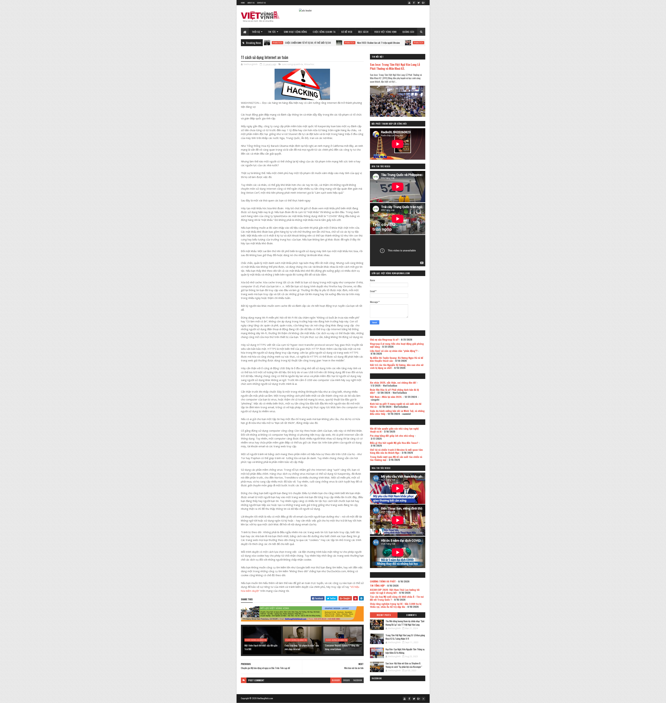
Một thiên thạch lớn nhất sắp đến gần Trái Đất (260, 647)
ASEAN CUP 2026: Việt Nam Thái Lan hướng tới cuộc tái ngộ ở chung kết (395, 591)
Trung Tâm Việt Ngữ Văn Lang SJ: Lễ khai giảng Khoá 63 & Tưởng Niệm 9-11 (405, 636)
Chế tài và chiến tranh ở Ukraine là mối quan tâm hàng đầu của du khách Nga (396, 451)
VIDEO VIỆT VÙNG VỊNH (385, 31)
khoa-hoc (309, 64)
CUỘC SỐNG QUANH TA (324, 31)
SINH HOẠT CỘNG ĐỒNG (295, 31)
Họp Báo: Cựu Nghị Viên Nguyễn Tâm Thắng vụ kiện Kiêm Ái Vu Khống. (405, 650)
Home (243, 2)
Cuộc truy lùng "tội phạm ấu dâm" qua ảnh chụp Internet (302, 647)
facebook (357, 680)
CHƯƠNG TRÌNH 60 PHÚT (383, 581)
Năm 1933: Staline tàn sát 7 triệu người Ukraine (331, 42)
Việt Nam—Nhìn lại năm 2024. (386, 397)
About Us (250, 2)
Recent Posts (384, 615)
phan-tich (302, 42)
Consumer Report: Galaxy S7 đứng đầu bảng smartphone (342, 647)
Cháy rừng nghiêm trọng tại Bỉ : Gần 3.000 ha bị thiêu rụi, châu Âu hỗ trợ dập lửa (395, 605)
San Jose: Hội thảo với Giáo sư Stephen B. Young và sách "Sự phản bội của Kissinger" (404, 665)
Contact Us (261, 2)
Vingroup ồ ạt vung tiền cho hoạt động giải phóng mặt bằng (397, 345)
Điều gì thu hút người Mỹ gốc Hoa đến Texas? (394, 442)
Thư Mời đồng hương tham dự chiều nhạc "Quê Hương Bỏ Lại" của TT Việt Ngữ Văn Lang (405, 622)
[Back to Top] (423, 699)
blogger (336, 680)
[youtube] (409, 3)
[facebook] (414, 3)
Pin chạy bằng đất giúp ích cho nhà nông (392, 435)
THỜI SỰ (256, 31)
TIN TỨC (272, 31)
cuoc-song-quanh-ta (292, 64)
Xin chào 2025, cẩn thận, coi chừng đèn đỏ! (393, 382)
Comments (411, 615)
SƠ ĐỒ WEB (346, 31)
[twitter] (419, 3)
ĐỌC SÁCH (363, 31)
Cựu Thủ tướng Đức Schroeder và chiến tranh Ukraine (402, 42)
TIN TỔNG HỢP (377, 585)
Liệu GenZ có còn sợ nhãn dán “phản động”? (393, 351)
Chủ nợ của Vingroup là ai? (384, 339)
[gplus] (423, 3)
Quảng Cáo (408, 31)
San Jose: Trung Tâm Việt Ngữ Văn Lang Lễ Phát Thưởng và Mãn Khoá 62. (395, 66)
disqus (346, 680)
